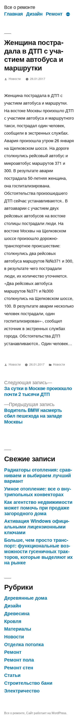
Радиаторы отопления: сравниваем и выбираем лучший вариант (38, 475)
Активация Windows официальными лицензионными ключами (36, 526)
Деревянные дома (25, 597)
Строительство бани (28, 682)
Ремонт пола (19, 659)
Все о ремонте (19, 7)
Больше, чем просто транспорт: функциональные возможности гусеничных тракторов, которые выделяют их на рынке (38, 551)
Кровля (12, 621)
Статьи (12, 675)
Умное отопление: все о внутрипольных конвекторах (37, 491)
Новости (15, 79)
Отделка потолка (24, 644)
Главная (13, 13)
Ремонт (54, 13)
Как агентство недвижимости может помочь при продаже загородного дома (38, 507)
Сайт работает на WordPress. (46, 713)
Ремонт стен (18, 667)
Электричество (22, 690)
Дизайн (34, 13)
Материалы (17, 628)
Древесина (17, 613)
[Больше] (68, 14)
